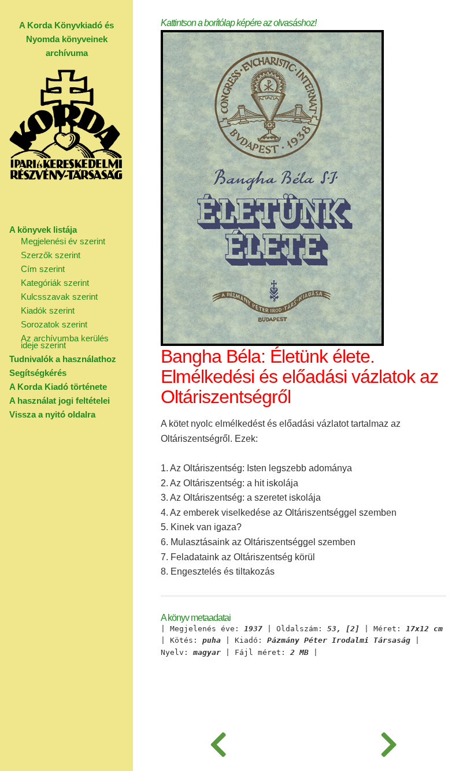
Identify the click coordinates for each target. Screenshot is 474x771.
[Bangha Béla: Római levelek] (218, 742)
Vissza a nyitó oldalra (52, 414)
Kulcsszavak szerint (59, 296)
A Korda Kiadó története (58, 387)
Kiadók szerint (48, 310)
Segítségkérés (37, 373)
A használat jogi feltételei (59, 400)
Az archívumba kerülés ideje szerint (65, 341)
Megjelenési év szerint (63, 241)
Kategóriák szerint (55, 283)
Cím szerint (43, 269)
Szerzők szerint (50, 255)
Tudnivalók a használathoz (62, 359)
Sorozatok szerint (54, 324)
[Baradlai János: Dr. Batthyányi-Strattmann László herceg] (388, 742)
